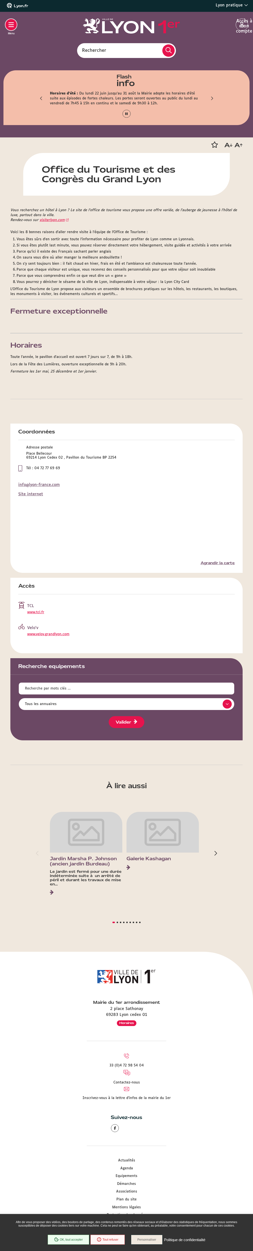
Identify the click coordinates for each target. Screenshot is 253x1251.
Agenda (126, 1168)
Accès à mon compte (242, 25)
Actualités (126, 1160)
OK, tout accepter (71, 1239)
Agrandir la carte (218, 563)
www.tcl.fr (35, 612)
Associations (126, 1191)
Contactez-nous (126, 1082)
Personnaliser (146, 1239)
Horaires (126, 1023)
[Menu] (11, 25)
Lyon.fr (21, 6)
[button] (41, 98)
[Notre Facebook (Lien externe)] (115, 1128)
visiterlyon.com (52, 220)
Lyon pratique (230, 5)
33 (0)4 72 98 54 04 (126, 1065)
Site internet (30, 494)
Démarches (126, 1184)
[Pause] (127, 114)
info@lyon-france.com (39, 485)
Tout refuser (110, 1239)
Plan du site (126, 1199)
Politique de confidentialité (184, 1240)
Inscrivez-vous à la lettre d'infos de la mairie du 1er (127, 1098)
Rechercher (94, 50)
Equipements (126, 1176)
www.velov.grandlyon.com (48, 634)
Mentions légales (126, 1207)
